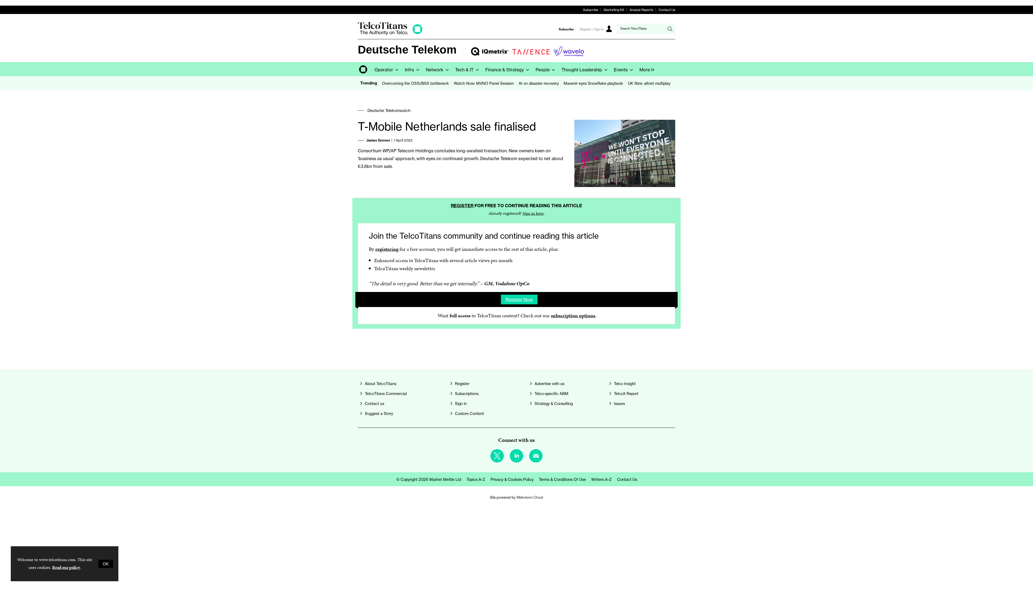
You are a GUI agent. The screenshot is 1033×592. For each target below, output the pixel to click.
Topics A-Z (475, 479)
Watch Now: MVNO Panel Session (484, 83)
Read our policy (66, 567)
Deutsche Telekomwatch (389, 110)
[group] (645, 69)
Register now (519, 299)
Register (462, 205)
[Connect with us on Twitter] (497, 456)
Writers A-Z (601, 479)
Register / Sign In (592, 29)
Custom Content (469, 413)
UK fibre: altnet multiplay (649, 83)
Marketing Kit (614, 10)
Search (670, 28)
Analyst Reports (641, 10)
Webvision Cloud (529, 497)
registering (386, 249)
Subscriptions (467, 393)
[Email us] (536, 456)
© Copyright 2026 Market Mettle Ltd (428, 479)
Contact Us (667, 10)
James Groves (378, 140)
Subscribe (590, 10)
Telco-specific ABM (551, 393)
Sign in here (533, 213)
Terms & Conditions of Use (562, 479)
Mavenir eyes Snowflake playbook (593, 83)
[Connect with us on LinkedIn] (516, 456)
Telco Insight (625, 383)
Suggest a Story (379, 413)
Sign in (461, 403)
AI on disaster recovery (539, 83)
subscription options (573, 315)
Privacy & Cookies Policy (512, 479)
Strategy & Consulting (554, 403)
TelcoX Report (626, 393)
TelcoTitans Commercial (386, 393)
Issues (619, 403)
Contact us (374, 403)
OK (106, 564)
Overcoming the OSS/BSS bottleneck (415, 83)
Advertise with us (549, 383)
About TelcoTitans (380, 383)
